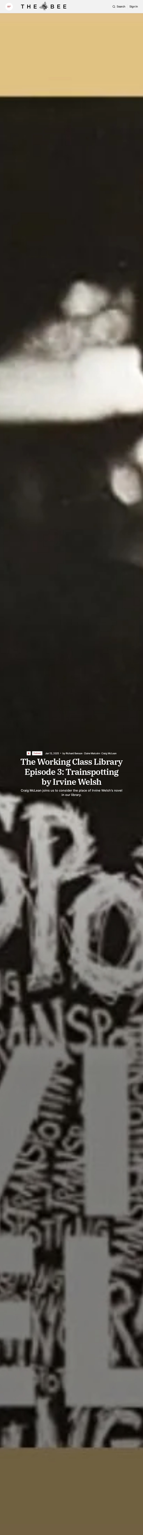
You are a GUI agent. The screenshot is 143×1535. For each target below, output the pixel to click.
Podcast (37, 753)
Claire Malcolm (92, 753)
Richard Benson (74, 753)
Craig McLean (108, 753)
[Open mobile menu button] (9, 6)
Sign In (133, 6)
